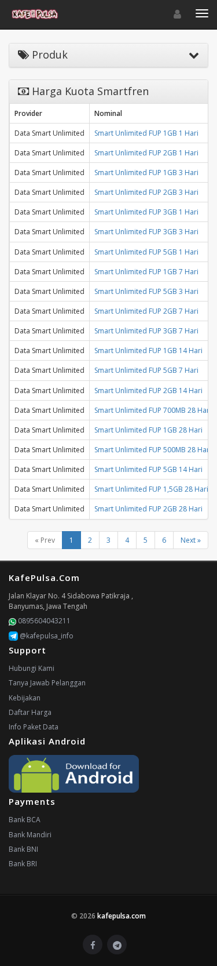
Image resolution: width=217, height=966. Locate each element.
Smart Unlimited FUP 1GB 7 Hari (146, 272)
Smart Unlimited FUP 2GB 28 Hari (148, 509)
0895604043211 (43, 621)
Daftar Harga (30, 712)
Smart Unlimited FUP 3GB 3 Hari (146, 232)
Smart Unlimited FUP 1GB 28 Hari (148, 430)
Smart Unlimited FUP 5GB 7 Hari (146, 370)
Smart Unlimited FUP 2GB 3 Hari (146, 192)
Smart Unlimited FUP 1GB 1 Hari (146, 133)
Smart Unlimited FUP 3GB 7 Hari (146, 331)
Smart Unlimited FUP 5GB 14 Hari (148, 469)
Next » (191, 540)
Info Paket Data (33, 727)
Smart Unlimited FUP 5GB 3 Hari (146, 291)
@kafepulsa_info (45, 636)
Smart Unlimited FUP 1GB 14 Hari (148, 350)
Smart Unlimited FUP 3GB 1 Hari (146, 212)
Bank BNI (23, 849)
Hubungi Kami (31, 668)
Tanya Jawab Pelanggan (47, 683)
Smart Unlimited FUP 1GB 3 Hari (146, 172)
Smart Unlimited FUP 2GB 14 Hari (148, 390)
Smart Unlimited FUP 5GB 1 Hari (146, 252)
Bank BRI (23, 864)
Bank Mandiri (30, 835)
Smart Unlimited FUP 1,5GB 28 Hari (151, 489)
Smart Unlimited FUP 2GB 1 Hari (146, 153)
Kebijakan (25, 698)
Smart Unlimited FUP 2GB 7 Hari (146, 311)
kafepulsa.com (121, 916)
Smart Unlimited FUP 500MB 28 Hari (152, 450)
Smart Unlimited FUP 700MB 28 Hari (152, 410)
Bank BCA (25, 820)
